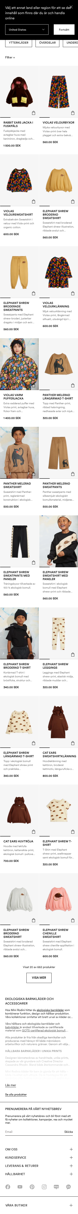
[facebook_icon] (7, 1186)
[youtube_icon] (20, 1186)
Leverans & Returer (22, 1165)
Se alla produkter (16, 1094)
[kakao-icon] (68, 1186)
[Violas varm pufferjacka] (19, 407)
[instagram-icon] (44, 1186)
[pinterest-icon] (32, 1186)
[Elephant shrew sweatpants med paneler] (19, 584)
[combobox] (27, 29)
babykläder (12, 1027)
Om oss (11, 1149)
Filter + (10, 57)
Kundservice (15, 1157)
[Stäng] (71, 7)
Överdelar (47, 43)
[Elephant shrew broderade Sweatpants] (19, 316)
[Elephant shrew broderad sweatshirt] (19, 943)
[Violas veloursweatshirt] (19, 223)
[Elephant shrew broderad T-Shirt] (19, 676)
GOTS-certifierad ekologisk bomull (43, 1030)
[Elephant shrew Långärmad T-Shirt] (19, 764)
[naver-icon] (56, 1186)
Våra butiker (16, 1205)
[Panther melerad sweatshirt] (19, 495)
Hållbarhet (15, 1174)
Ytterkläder (18, 43)
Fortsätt (64, 29)
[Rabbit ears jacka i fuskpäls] (19, 134)
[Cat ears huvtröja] (19, 851)
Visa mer (39, 978)
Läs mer (10, 1085)
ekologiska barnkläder (50, 1010)
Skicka (68, 1131)
